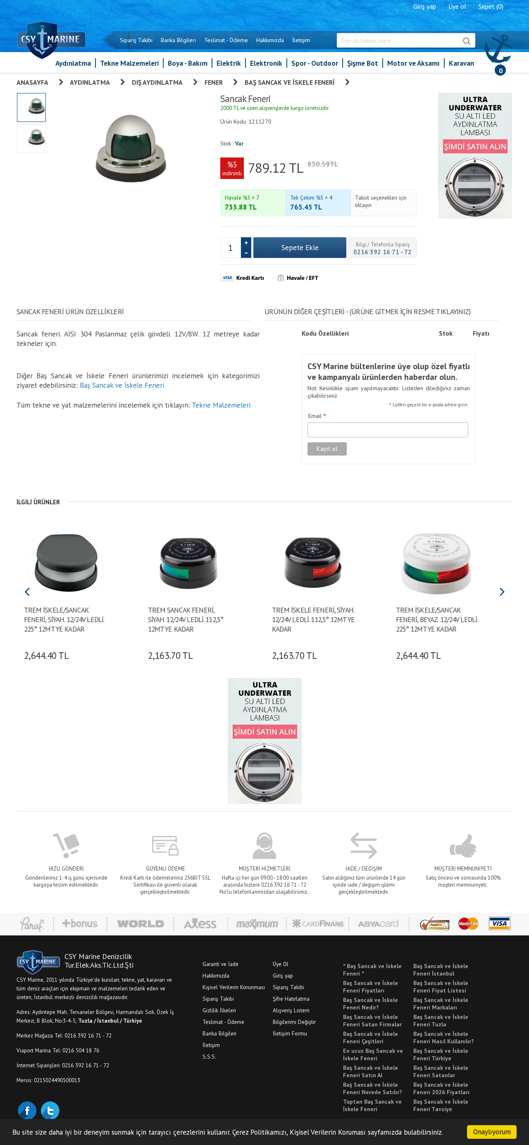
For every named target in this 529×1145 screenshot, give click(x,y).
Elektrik (229, 63)
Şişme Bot (362, 63)
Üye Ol (280, 964)
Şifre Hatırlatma (291, 998)
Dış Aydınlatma (157, 82)
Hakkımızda (270, 40)
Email (317, 416)
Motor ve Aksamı (413, 63)
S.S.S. (209, 1056)
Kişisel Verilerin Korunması (234, 987)
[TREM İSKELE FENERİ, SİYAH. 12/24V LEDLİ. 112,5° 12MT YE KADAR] (313, 561)
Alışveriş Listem (291, 1010)
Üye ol (457, 6)
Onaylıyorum (492, 1131)
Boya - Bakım (187, 63)
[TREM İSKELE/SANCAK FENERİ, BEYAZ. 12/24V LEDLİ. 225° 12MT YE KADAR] (437, 561)
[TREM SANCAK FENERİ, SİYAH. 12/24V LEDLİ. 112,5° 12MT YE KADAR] (189, 561)
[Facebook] (27, 1110)
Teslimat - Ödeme (226, 40)
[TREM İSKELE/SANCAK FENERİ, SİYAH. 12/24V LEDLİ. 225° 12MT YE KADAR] (65, 561)
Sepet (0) (491, 6)
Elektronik (266, 63)
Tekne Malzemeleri (129, 63)
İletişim (301, 40)
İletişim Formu (290, 1033)
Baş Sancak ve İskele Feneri (290, 82)
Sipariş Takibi (136, 40)
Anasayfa (32, 82)
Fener (214, 82)
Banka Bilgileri (178, 40)
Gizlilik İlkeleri (219, 1010)
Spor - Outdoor (314, 63)
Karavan (461, 63)
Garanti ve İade (220, 964)
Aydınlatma (73, 63)
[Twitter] (49, 1110)
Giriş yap (424, 6)
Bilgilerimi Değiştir (294, 1022)
